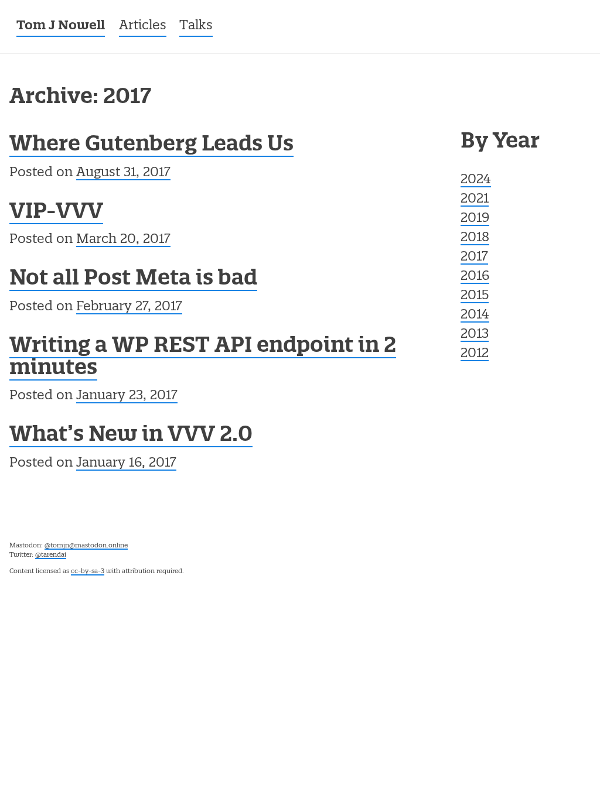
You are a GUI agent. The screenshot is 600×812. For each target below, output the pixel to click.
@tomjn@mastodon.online (86, 546)
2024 (476, 179)
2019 (475, 218)
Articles (142, 25)
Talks (196, 25)
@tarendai (50, 555)
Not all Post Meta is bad (133, 279)
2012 (475, 353)
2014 (475, 315)
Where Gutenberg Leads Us (151, 145)
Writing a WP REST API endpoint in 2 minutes (202, 357)
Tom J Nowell (60, 26)
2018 (475, 237)
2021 (475, 199)
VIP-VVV (56, 212)
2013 (475, 334)
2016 (475, 276)
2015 (475, 295)
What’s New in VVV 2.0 (131, 435)
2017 (474, 257)
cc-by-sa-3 (87, 571)
